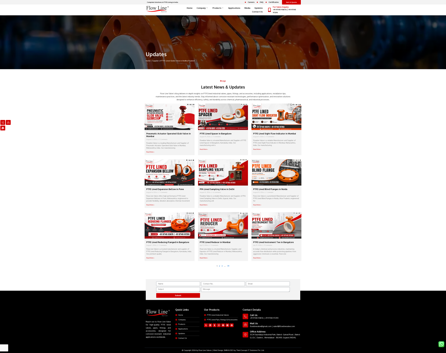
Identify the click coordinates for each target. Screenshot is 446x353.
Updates (258, 8)
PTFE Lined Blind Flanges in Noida (270, 189)
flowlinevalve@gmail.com (260, 326)
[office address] (245, 334)
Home (189, 8)
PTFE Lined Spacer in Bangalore (215, 133)
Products (217, 8)
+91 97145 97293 (271, 318)
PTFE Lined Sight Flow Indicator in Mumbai (274, 133)
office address (258, 331)
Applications (234, 8)
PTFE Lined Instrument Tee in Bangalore (273, 242)
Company (201, 8)
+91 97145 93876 (279, 9)
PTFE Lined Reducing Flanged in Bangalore (167, 242)
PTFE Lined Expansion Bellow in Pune (165, 189)
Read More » (150, 152)
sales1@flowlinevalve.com (284, 326)
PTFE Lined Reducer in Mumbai (215, 242)
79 (228, 266)
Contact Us (257, 11)
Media (247, 8)
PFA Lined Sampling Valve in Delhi (217, 189)
